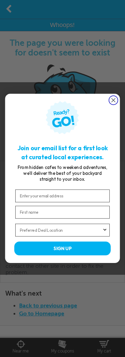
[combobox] (61, 230)
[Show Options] (105, 230)
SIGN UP (62, 249)
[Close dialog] (113, 100)
